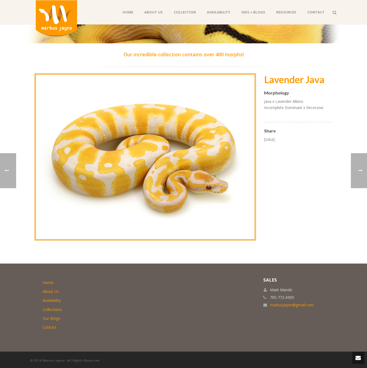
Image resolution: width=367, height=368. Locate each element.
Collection (185, 12)
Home (128, 12)
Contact (316, 12)
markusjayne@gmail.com (292, 305)
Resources (286, 12)
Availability (218, 12)
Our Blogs (51, 318)
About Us (153, 12)
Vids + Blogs (253, 12)
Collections (52, 309)
